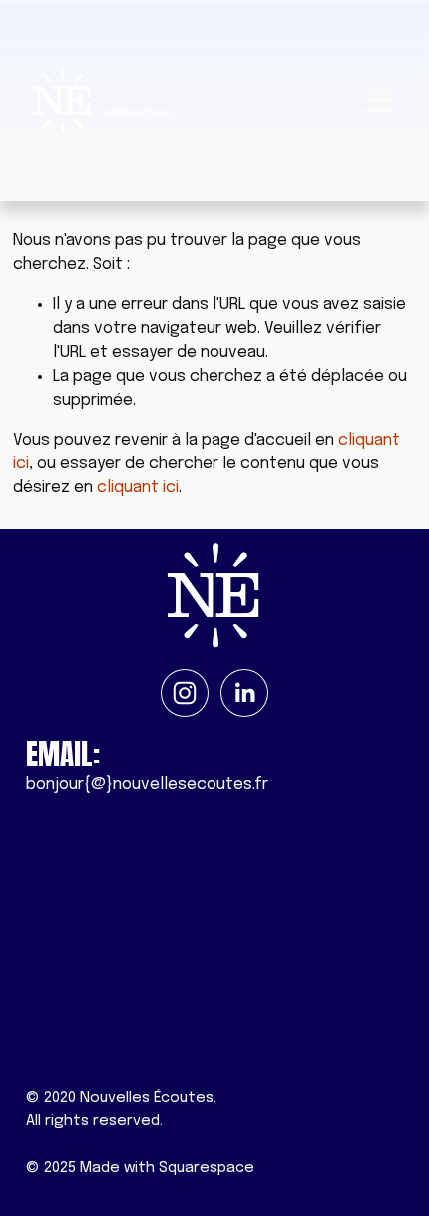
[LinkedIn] (244, 693)
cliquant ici (138, 487)
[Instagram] (185, 693)
